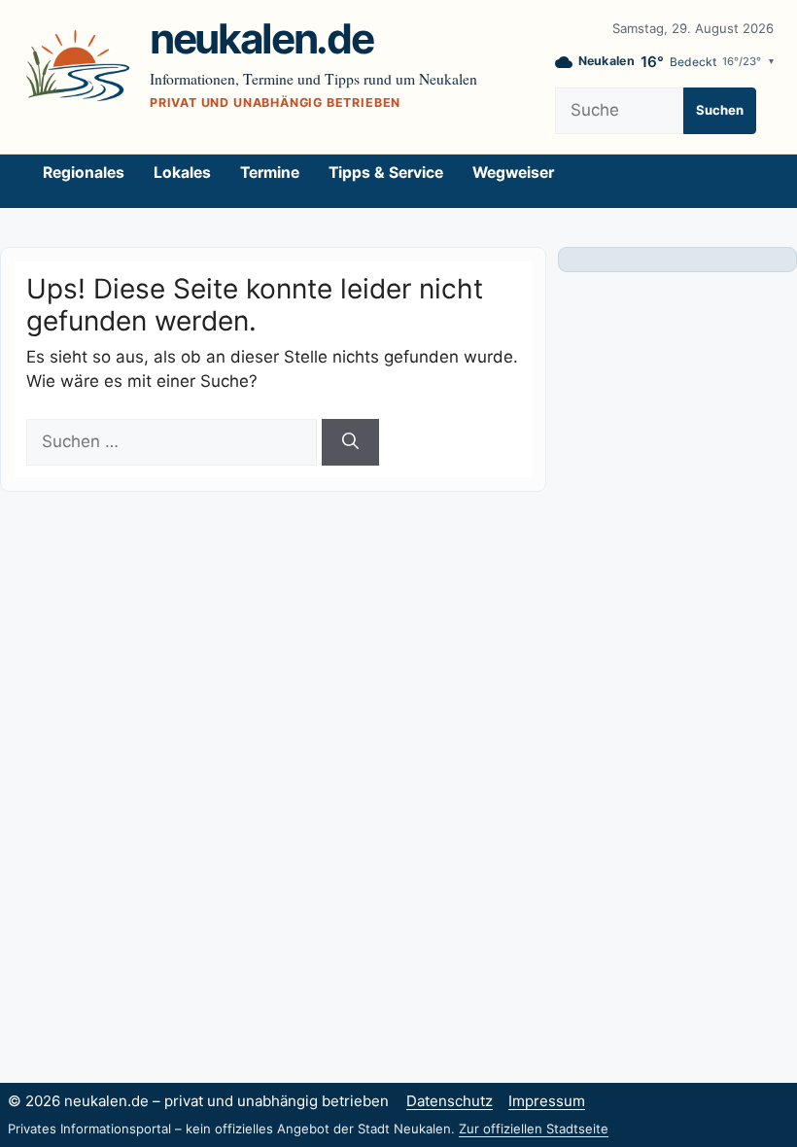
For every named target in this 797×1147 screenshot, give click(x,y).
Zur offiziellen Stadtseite (533, 1128)
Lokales (182, 172)
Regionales (83, 172)
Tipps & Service (386, 172)
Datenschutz (449, 1101)
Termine (269, 172)
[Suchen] (350, 442)
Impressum (546, 1101)
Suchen (720, 110)
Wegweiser (513, 172)
